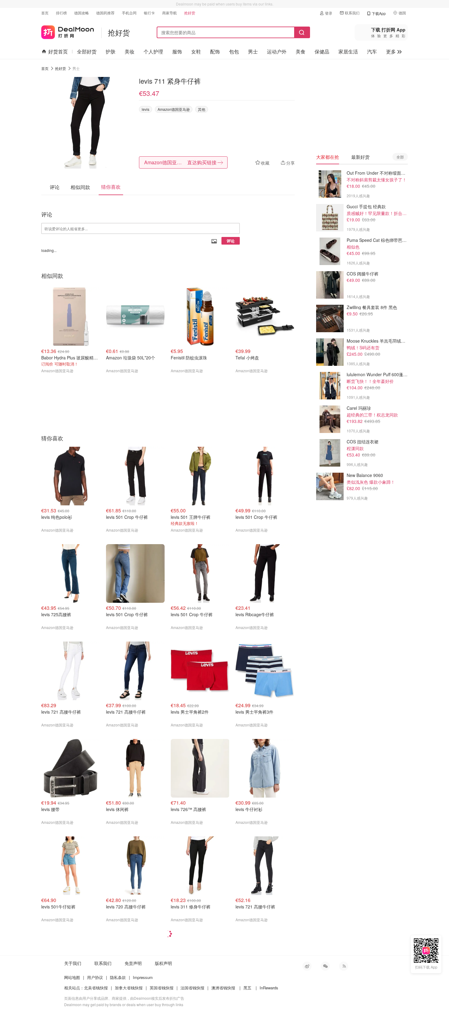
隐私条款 (118, 977)
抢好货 (189, 12)
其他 (201, 109)
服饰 (177, 51)
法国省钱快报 (192, 988)
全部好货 (87, 51)
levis (145, 109)
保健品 (322, 51)
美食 (300, 51)
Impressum (143, 977)
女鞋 (196, 51)
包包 (234, 51)
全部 (400, 156)
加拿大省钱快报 (129, 988)
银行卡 (149, 12)
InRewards (269, 988)
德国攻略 (81, 12)
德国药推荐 (105, 12)
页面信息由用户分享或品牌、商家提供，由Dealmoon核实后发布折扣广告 (124, 998)
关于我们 (72, 963)
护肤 (110, 51)
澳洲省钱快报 (223, 988)
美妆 (129, 51)
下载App (379, 13)
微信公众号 (325, 966)
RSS (343, 966)
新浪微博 (307, 966)
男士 (253, 51)
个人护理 (153, 51)
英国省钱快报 (161, 988)
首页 (45, 12)
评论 (231, 241)
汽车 (372, 51)
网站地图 (72, 977)
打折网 (67, 31)
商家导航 (169, 12)
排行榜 (61, 12)
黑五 (247, 988)
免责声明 (133, 963)
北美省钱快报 (96, 988)
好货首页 (58, 51)
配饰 (215, 51)
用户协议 (95, 977)
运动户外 (277, 51)
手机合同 (129, 12)
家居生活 (348, 51)
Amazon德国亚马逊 (174, 109)
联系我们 (352, 12)
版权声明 (163, 963)
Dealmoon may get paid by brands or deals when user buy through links (123, 1004)
